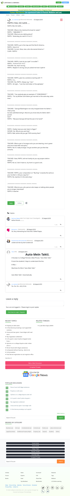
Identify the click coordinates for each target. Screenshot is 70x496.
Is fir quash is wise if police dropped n (20, 398)
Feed (22, 478)
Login (58, 2)
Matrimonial (52, 6)
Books (27, 6)
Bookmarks (39, 481)
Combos (21, 6)
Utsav (13, 251)
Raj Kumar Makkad (16, 218)
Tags (52, 475)
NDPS (44, 6)
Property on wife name (13, 325)
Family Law (45, 428)
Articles (7, 472)
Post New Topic (35, 454)
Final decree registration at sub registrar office (20, 354)
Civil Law (17, 428)
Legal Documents (10, 431)
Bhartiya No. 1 (15, 229)
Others (57, 431)
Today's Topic (35, 449)
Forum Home (35, 443)
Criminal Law (37, 428)
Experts (23, 475)
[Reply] (60, 224)
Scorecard (38, 472)
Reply (11, 203)
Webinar (53, 478)
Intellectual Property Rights (24, 431)
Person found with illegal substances (17, 348)
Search (61, 417)
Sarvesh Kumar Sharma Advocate (19, 240)
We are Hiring (12, 485)
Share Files (38, 478)
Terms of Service (27, 485)
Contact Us (15, 487)
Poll (37, 475)
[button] (61, 20)
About (6, 485)
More (59, 6)
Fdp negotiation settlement (14, 336)
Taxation (45, 431)
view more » (61, 413)
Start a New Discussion (35, 363)
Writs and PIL (36, 6)
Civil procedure (11, 352)
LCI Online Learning (56, 481)
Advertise (19, 485)
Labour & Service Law (55, 428)
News (22, 472)
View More (8, 358)
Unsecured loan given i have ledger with (20, 405)
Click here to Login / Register (16, 312)
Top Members (24, 481)
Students (51, 431)
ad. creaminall (15, 19)
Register (65, 2)
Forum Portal (35, 445)
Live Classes (13, 6)
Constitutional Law (26, 428)
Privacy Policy (8, 487)
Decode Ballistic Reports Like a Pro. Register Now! (35, 10)
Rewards (53, 472)
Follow (20, 203)
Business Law (9, 428)
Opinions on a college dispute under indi (21, 394)
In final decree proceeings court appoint (20, 409)
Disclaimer (34, 485)
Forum (7, 475)
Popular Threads (35, 451)
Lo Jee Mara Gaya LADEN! (46, 325)
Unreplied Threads (35, 367)
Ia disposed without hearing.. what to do (18, 350)
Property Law (36, 431)
